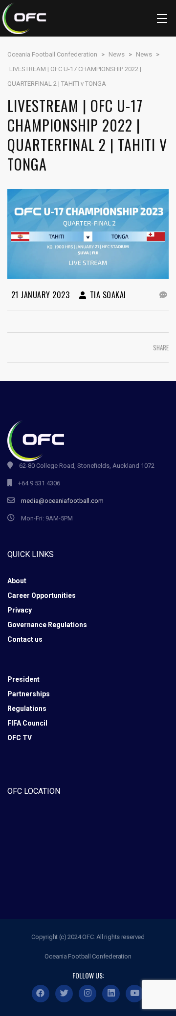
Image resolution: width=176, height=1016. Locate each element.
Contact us (25, 639)
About (16, 581)
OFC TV (19, 738)
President (23, 679)
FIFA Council (27, 723)
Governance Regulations (47, 625)
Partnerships (28, 694)
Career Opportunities (41, 595)
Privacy (19, 610)
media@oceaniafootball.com (62, 500)
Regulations (26, 708)
